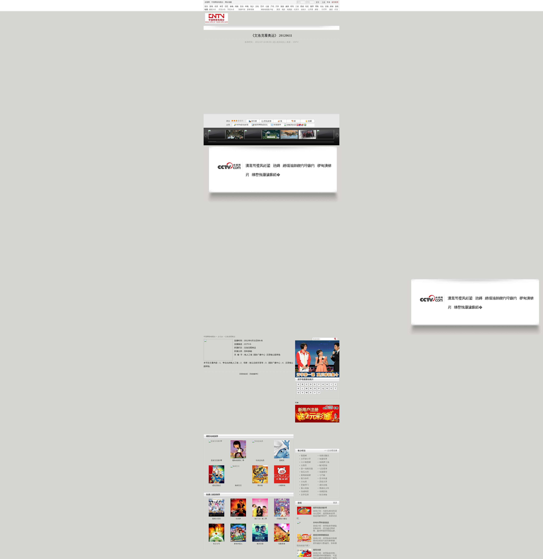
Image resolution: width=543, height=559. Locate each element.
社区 (307, 6)
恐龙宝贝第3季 (216, 460)
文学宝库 (305, 494)
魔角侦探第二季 (238, 460)
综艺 (226, 6)
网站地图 (228, 2)
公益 (267, 6)
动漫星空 (323, 472)
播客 (316, 9)
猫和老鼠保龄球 (320, 508)
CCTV (324, 9)
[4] (234, 120)
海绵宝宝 (238, 485)
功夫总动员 (260, 460)
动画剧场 (323, 491)
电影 (283, 9)
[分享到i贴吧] (300, 125)
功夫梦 (238, 519)
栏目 (336, 9)
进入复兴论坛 (279, 42)
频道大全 (212, 9)
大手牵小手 (306, 459)
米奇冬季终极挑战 (321, 522)
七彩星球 (323, 468)
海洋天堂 (260, 544)
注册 (323, 2)
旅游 (282, 6)
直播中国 (241, 9)
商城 (302, 6)
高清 (278, 9)
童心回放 (305, 488)
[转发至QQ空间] (305, 125)
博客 (317, 6)
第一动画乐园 (307, 468)
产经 (272, 6)
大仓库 (304, 481)
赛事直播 (250, 9)
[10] (241, 120)
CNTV (295, 42)
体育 (221, 6)
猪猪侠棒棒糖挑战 (321, 535)
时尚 (292, 6)
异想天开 (323, 481)
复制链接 (243, 374)
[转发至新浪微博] (302, 125)
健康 (287, 6)
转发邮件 (277, 125)
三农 (297, 6)
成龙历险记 (216, 485)
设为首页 (335, 2)
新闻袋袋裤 (306, 475)
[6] (236, 120)
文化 (257, 6)
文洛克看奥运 (230, 337)
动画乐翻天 (324, 455)
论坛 (322, 6)
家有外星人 (238, 544)
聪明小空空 (216, 519)
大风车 (304, 465)
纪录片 (296, 9)
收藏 (310, 121)
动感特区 (305, 491)
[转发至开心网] (298, 125)
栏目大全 (222, 9)
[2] (232, 120)
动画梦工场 (324, 462)
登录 (317, 2)
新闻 (211, 6)
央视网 (207, 2)
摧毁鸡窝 (317, 550)
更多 (335, 503)
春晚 (231, 6)
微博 (312, 6)
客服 (328, 2)
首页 (206, 6)
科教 (247, 6)
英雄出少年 (324, 488)
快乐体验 (323, 494)
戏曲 (236, 6)
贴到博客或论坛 (261, 125)
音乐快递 (323, 478)
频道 (331, 9)
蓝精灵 (281, 460)
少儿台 (220, 337)
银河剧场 (323, 465)
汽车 (277, 6)
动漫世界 (323, 459)
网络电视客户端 (267, 9)
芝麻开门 (305, 485)
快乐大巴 (305, 472)
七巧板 (322, 475)
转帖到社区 (291, 125)
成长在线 (323, 485)
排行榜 (254, 121)
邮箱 (331, 6)
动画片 (303, 9)
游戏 (336, 6)
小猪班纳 (281, 485)
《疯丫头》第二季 (260, 519)
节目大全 (230, 9)
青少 (252, 6)
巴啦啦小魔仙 (282, 519)
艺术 (262, 6)
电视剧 (289, 9)
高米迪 (260, 485)
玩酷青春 (281, 544)
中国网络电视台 (217, 2)
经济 (216, 6)
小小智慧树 (306, 462)
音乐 (242, 6)
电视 (206, 9)
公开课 (310, 9)
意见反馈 (267, 121)
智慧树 (304, 455)
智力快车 (305, 478)
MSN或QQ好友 (242, 125)
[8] (239, 120)
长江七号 (216, 544)
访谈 (326, 6)
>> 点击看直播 (330, 450)
